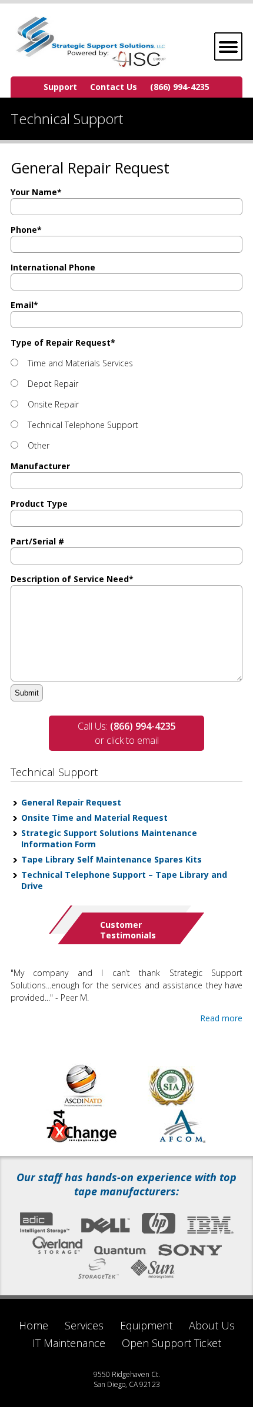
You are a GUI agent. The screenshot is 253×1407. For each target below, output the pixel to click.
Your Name (36, 192)
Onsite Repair (53, 404)
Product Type (39, 503)
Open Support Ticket (171, 1343)
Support (60, 86)
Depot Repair (53, 383)
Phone (26, 229)
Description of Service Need (72, 578)
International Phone (53, 267)
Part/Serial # (37, 541)
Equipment (146, 1325)
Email (24, 304)
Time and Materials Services (80, 363)
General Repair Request (71, 802)
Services (84, 1325)
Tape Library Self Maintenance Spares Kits (111, 859)
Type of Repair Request (63, 342)
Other (38, 445)
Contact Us (113, 86)
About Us (212, 1325)
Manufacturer (40, 466)
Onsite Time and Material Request (94, 817)
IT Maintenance (68, 1343)
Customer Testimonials (128, 930)
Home (33, 1325)
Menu (228, 46)
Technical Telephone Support (83, 424)
